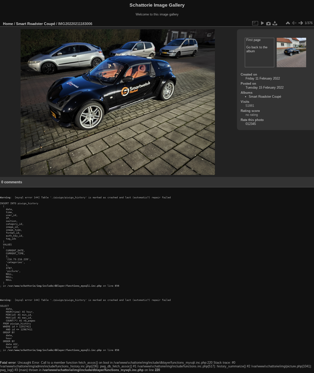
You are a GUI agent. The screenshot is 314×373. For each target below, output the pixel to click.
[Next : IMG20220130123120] (300, 23)
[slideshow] (262, 23)
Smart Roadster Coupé (35, 24)
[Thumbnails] (288, 23)
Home (8, 24)
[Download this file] (275, 23)
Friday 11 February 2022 (263, 78)
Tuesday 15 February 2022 (265, 87)
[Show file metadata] (268, 23)
